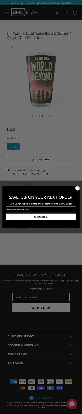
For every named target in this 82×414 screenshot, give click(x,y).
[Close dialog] (78, 188)
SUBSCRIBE (41, 217)
